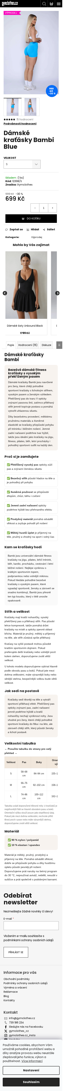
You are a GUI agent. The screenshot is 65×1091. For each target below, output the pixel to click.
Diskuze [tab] (46, 345)
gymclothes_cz (19, 1031)
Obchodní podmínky (17, 979)
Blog (6, 996)
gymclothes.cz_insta (22, 1035)
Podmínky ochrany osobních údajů (25, 983)
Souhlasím (31, 1082)
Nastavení (31, 1070)
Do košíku (33, 218)
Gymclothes (24, 184)
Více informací (32, 1061)
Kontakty (9, 1000)
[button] (25, 333)
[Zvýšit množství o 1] (52, 208)
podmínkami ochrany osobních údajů (28, 940)
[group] (25, 293)
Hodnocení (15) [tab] (28, 345)
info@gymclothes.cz (22, 1018)
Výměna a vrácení (15, 987)
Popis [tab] (11, 345)
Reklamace (11, 992)
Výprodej (36, 237)
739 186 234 (16, 1022)
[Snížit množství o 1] (35, 208)
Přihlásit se (15, 952)
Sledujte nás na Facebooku (26, 1027)
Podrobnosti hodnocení (20, 123)
